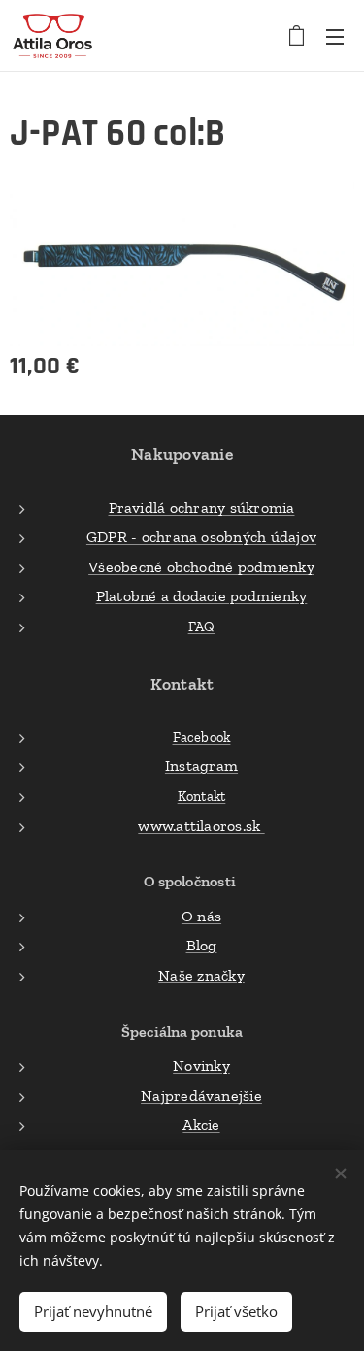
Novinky (201, 1065)
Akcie (200, 1124)
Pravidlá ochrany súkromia (202, 508)
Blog (201, 945)
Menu (334, 35)
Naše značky (201, 975)
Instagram (201, 765)
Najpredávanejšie (201, 1095)
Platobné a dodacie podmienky (202, 596)
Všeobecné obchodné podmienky (201, 567)
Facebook (202, 737)
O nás (201, 916)
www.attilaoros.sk (201, 826)
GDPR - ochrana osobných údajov (201, 537)
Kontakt (202, 796)
